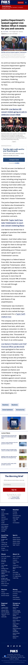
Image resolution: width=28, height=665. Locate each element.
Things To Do (4, 550)
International (4, 519)
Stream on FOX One (16, 604)
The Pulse (3, 558)
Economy (15, 593)
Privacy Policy (15, 497)
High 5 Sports (16, 545)
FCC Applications (17, 576)
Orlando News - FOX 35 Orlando (5, 611)
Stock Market (16, 597)
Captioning (15, 578)
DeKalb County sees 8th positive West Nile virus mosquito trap (9, 457)
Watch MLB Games (16, 614)
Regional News (4, 604)
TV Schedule (4, 585)
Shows (3, 554)
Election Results (5, 595)
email (20, 646)
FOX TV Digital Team (13, 31)
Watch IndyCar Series (16, 621)
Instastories (20, 410)
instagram (17, 646)
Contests (15, 560)
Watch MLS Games (16, 637)
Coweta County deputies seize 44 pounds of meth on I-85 (9, 443)
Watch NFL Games (15, 608)
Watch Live (20, 2)
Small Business (16, 599)
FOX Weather (16, 522)
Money (15, 589)
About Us (16, 554)
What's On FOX (5, 583)
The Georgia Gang (4, 566)
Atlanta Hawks (16, 541)
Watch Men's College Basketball (16, 625)
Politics (3, 521)
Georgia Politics (5, 593)
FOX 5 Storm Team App (16, 518)
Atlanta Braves (16, 537)
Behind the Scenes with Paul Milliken (5, 572)
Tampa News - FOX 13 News (5, 608)
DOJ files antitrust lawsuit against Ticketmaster (14, 52)
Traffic (14, 521)
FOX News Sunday (4, 530)
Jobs (14, 570)
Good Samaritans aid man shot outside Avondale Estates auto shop (8, 437)
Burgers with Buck (4, 540)
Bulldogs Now (4, 568)
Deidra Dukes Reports (4, 575)
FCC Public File (16, 574)
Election (4, 589)
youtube (8, 646)
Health (3, 522)
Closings (15, 512)
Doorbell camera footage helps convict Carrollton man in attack (9, 450)
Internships (15, 572)
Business (21, 31)
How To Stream (17, 556)
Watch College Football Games (17, 611)
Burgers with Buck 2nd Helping (5, 579)
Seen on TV (16, 558)
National (3, 517)
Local (2, 512)
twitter (14, 646)
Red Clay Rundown (3, 560)
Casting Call (4, 542)
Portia (2, 563)
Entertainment (7, 410)
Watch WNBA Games (16, 633)
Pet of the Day (5, 546)
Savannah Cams (17, 515)
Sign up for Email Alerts (17, 567)
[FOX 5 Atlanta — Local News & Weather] (5, 2)
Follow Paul (4, 544)
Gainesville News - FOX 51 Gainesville (5, 615)
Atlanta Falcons (17, 539)
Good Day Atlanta (4, 536)
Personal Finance (17, 591)
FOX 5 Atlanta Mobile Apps (4, 527)
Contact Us (15, 565)
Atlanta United (16, 543)
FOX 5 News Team (16, 562)
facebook (11, 646)
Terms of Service (15, 498)
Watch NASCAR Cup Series (17, 617)
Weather (16, 510)
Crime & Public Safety (5, 514)
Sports (15, 535)
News (3, 510)
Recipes (3, 548)
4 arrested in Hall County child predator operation (8, 464)
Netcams (15, 514)
